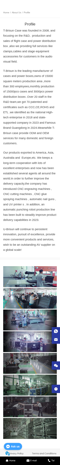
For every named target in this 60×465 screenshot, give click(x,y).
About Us (16, 12)
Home (6, 12)
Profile (27, 12)
